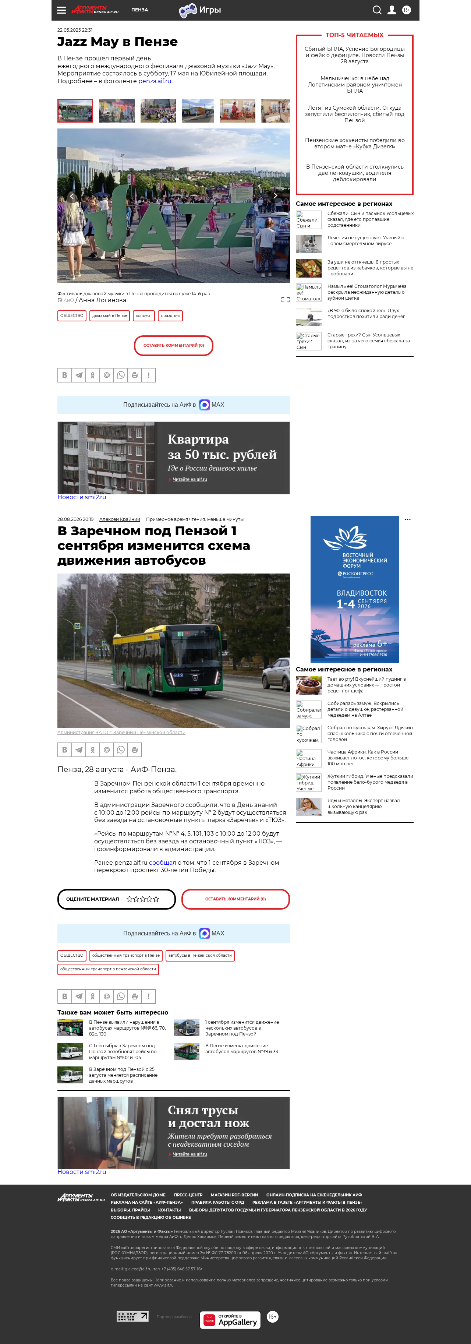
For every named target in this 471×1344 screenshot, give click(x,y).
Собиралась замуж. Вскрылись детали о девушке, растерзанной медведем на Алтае (365, 709)
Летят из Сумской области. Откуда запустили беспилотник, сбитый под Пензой (354, 114)
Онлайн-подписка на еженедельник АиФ (314, 1195)
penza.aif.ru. (155, 81)
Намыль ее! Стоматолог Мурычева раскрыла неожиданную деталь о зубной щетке (367, 292)
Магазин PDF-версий (234, 1195)
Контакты (169, 1210)
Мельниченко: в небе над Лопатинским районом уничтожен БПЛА (355, 84)
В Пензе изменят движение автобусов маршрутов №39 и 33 (241, 1048)
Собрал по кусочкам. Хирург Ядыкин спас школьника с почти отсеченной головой (370, 733)
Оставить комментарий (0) (174, 345)
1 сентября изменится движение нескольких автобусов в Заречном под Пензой (242, 1028)
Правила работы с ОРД (217, 1202)
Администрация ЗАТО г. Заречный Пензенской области (121, 732)
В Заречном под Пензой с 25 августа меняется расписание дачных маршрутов (123, 1075)
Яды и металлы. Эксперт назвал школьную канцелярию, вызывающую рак (363, 806)
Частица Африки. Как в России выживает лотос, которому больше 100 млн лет (367, 757)
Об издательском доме (138, 1195)
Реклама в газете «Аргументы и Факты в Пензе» (307, 1202)
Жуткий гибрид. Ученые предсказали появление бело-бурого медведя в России (370, 782)
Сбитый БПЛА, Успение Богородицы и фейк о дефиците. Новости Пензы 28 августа (355, 55)
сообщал (162, 862)
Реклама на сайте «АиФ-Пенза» (147, 1202)
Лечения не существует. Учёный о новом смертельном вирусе (365, 240)
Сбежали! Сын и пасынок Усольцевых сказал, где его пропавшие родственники (370, 219)
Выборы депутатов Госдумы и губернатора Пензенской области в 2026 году (278, 1210)
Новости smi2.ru (81, 497)
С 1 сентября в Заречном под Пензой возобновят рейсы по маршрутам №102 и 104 (123, 1051)
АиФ (69, 300)
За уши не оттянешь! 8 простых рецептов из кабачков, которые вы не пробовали (370, 267)
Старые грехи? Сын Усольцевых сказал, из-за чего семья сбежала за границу (368, 340)
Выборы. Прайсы (130, 1210)
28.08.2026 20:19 (75, 519)
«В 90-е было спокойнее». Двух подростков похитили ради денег (366, 313)
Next (275, 195)
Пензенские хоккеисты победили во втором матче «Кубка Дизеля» (355, 143)
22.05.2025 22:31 (74, 30)
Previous (72, 195)
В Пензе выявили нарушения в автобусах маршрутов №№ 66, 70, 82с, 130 (127, 1028)
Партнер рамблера (174, 1317)
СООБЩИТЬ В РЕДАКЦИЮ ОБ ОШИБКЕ (151, 1217)
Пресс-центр (188, 1195)
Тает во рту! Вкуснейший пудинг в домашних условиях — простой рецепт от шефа (366, 685)
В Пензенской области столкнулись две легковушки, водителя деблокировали (355, 173)
